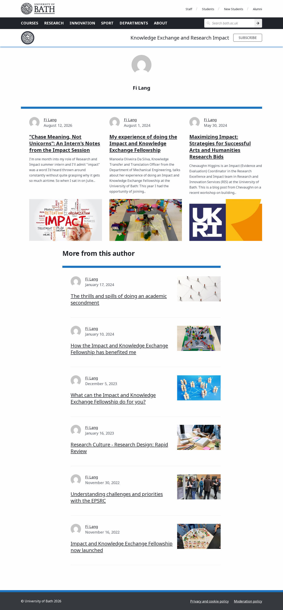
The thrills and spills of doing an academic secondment (119, 299)
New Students (233, 9)
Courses (29, 23)
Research (54, 23)
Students (208, 9)
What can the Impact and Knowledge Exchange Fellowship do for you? (113, 398)
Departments (134, 23)
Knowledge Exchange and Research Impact (180, 37)
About (160, 23)
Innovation (82, 23)
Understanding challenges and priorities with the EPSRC (117, 497)
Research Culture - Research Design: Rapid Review (119, 447)
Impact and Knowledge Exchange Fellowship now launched (122, 546)
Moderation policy (248, 601)
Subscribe (248, 37)
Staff (189, 9)
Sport (107, 23)
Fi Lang (50, 119)
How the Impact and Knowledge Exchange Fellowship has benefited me (119, 348)
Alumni (257, 9)
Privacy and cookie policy (209, 601)
